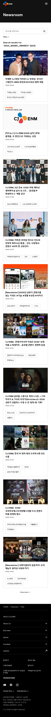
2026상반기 (11, 306)
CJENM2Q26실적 (13, 147)
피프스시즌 (10, 413)
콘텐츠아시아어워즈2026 (15, 355)
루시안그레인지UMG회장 (15, 97)
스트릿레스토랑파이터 (14, 584)
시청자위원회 (7, 666)
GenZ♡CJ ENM (9, 617)
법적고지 (30, 666)
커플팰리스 (34, 525)
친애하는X (10, 360)
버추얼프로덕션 (25, 306)
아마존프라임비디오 (13, 257)
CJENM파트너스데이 (29, 204)
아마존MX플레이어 (13, 467)
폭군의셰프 (32, 355)
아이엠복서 (10, 529)
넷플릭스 (10, 418)
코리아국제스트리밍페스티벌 (16, 525)
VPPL (36, 306)
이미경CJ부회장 (26, 93)
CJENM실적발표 (30, 147)
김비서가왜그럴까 (13, 472)
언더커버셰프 (21, 579)
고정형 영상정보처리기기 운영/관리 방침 (14, 672)
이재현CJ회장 (11, 93)
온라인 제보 (31, 660)
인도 (26, 257)
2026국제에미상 (12, 204)
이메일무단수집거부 (34, 671)
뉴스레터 (10, 579)
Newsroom (14, 607)
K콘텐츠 (35, 257)
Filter (22, 607)
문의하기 (6, 660)
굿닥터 (26, 467)
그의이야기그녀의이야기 (27, 413)
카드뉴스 (10, 152)
